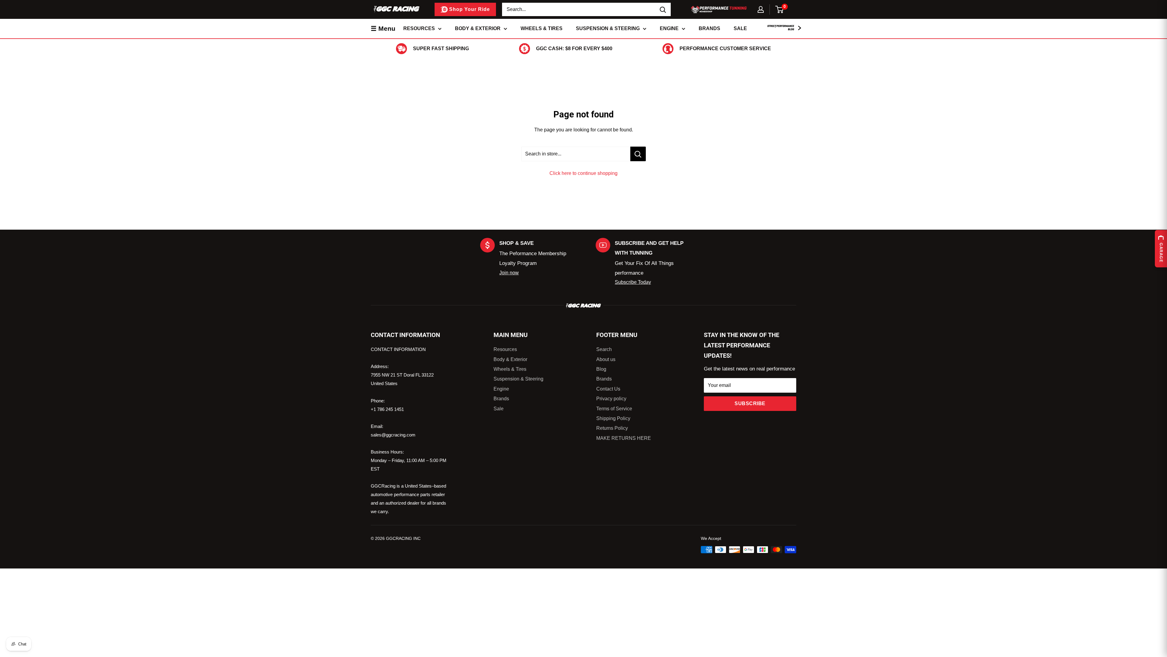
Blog (601, 369)
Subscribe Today (633, 282)
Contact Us (608, 388)
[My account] (761, 9)
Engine (669, 28)
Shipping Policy (613, 418)
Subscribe (750, 403)
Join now (509, 272)
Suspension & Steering (608, 28)
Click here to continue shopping (583, 173)
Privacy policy (611, 398)
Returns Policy (612, 428)
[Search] (663, 9)
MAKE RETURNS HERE (623, 438)
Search (604, 349)
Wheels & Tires (542, 28)
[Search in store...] (638, 154)
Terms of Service (614, 408)
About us (605, 359)
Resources (419, 28)
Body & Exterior (478, 28)
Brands (709, 28)
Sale (740, 28)
